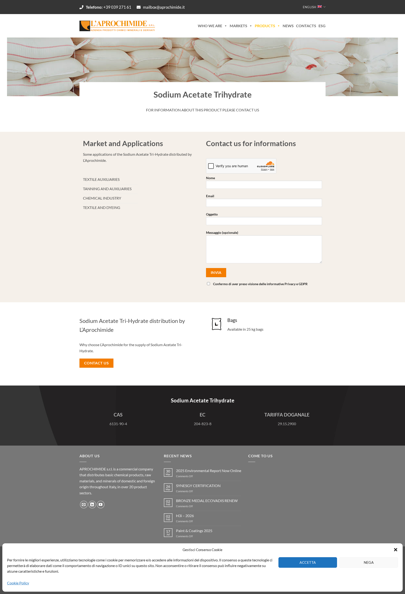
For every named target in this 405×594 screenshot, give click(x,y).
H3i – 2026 (185, 515)
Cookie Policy (18, 583)
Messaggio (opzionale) (222, 233)
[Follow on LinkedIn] (92, 504)
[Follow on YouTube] (101, 504)
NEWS (288, 25)
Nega (369, 562)
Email (210, 196)
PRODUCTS (265, 25)
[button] (395, 549)
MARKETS (238, 25)
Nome (210, 178)
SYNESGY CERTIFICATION (198, 485)
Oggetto (212, 214)
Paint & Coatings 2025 (194, 530)
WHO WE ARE (210, 25)
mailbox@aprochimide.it (164, 7)
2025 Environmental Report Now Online (208, 470)
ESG (322, 25)
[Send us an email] (84, 504)
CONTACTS (306, 25)
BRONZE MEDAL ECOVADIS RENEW (207, 500)
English (309, 7)
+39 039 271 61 (109, 7)
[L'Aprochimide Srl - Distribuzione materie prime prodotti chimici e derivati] (118, 26)
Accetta (308, 562)
